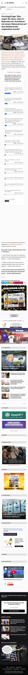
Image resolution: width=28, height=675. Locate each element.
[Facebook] (2, 283)
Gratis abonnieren (14, 611)
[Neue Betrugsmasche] (5, 396)
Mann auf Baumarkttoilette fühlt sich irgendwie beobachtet (17, 388)
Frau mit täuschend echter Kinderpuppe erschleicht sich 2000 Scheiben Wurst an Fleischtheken (17, 382)
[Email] (11, 283)
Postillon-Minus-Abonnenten (14, 528)
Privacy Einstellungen (7, 669)
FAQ (7, 667)
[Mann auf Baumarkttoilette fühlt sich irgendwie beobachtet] (5, 389)
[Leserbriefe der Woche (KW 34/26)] (5, 636)
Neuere (4, 403)
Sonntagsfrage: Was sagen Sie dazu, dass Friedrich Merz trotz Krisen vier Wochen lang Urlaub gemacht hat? (17, 621)
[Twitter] (5, 283)
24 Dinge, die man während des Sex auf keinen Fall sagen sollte (17, 374)
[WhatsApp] (8, 283)
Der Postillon (14, 671)
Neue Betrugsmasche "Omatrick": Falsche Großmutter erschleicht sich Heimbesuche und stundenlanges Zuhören (18, 396)
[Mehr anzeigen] (24, 283)
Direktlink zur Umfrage (14, 72)
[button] (2, 3)
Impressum (12, 667)
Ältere (24, 403)
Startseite (3, 13)
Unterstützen (16, 669)
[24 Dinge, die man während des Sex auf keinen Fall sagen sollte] (5, 375)
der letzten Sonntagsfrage (15, 244)
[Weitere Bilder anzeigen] (14, 465)
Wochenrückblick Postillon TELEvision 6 (13, 579)
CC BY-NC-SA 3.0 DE (9, 672)
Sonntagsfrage (10, 13)
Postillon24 (23, 669)
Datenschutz (19, 667)
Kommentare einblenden (14, 315)
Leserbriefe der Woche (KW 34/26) (18, 634)
